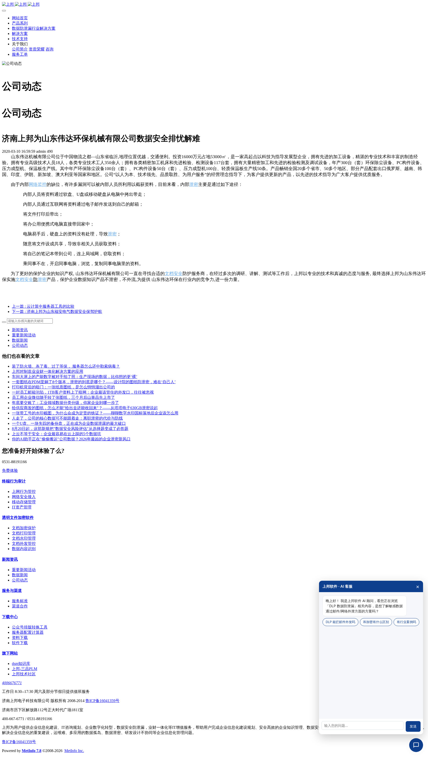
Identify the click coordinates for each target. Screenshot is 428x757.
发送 (413, 726)
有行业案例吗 (406, 622)
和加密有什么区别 (376, 622)
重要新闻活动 (24, 335)
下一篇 (57, 311)
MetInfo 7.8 (31, 751)
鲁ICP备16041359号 (102, 701)
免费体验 (10, 470)
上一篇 (43, 306)
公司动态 (20, 345)
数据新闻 (20, 340)
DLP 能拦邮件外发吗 (340, 622)
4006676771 (12, 683)
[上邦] (214, 4)
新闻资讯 (20, 330)
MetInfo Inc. (74, 751)
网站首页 (20, 18)
